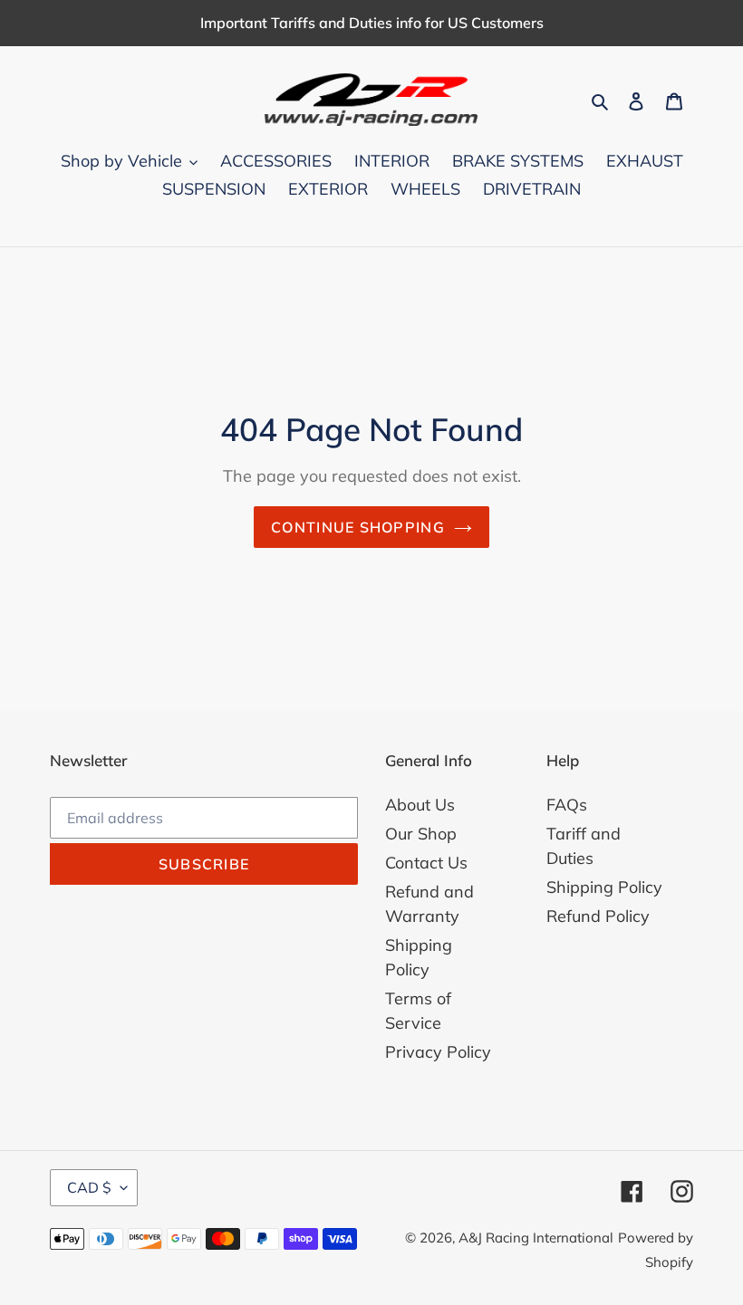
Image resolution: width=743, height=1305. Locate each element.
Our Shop (421, 833)
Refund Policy (598, 916)
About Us (420, 804)
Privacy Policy (438, 1051)
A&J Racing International (535, 1237)
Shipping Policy (604, 887)
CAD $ (89, 1187)
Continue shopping (358, 527)
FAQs (566, 804)
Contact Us (426, 862)
